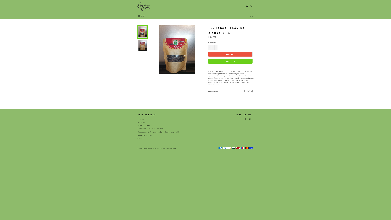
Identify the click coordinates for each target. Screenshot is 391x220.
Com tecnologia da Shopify (168, 148)
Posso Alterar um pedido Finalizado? (150, 129)
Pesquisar (141, 122)
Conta (252, 16)
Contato (140, 138)
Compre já (230, 61)
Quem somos (142, 119)
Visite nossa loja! (143, 125)
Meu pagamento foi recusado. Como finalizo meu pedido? (158, 132)
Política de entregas (144, 135)
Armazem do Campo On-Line (150, 148)
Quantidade (212, 42)
